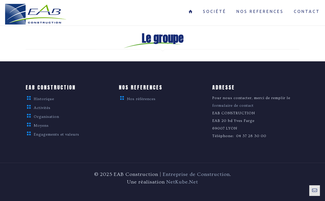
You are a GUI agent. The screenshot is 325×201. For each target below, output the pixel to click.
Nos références (141, 99)
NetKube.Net (182, 182)
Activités (42, 108)
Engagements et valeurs (56, 134)
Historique (44, 99)
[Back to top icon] (300, 190)
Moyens (41, 125)
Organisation (46, 117)
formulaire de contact (233, 105)
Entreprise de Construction (196, 174)
